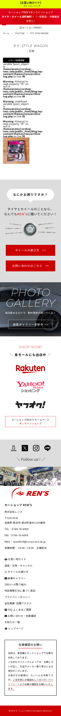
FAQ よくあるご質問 (19, 609)
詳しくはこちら (31, 6)
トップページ (15, 628)
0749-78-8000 (20, 529)
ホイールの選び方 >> (30, 250)
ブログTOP (20, 33)
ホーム (6, 33)
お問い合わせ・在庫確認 (21, 616)
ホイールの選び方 (17, 572)
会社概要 (10, 603)
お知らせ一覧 (12, 622)
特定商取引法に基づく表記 (20, 590)
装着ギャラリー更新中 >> (30, 324)
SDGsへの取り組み (15, 584)
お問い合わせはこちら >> (30, 266)
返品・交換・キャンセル (19, 565)
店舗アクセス (24, 603)
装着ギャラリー (16, 578)
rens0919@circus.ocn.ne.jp (29, 541)
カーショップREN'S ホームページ (30, 419)
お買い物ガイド (16, 559)
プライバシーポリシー (17, 597)
